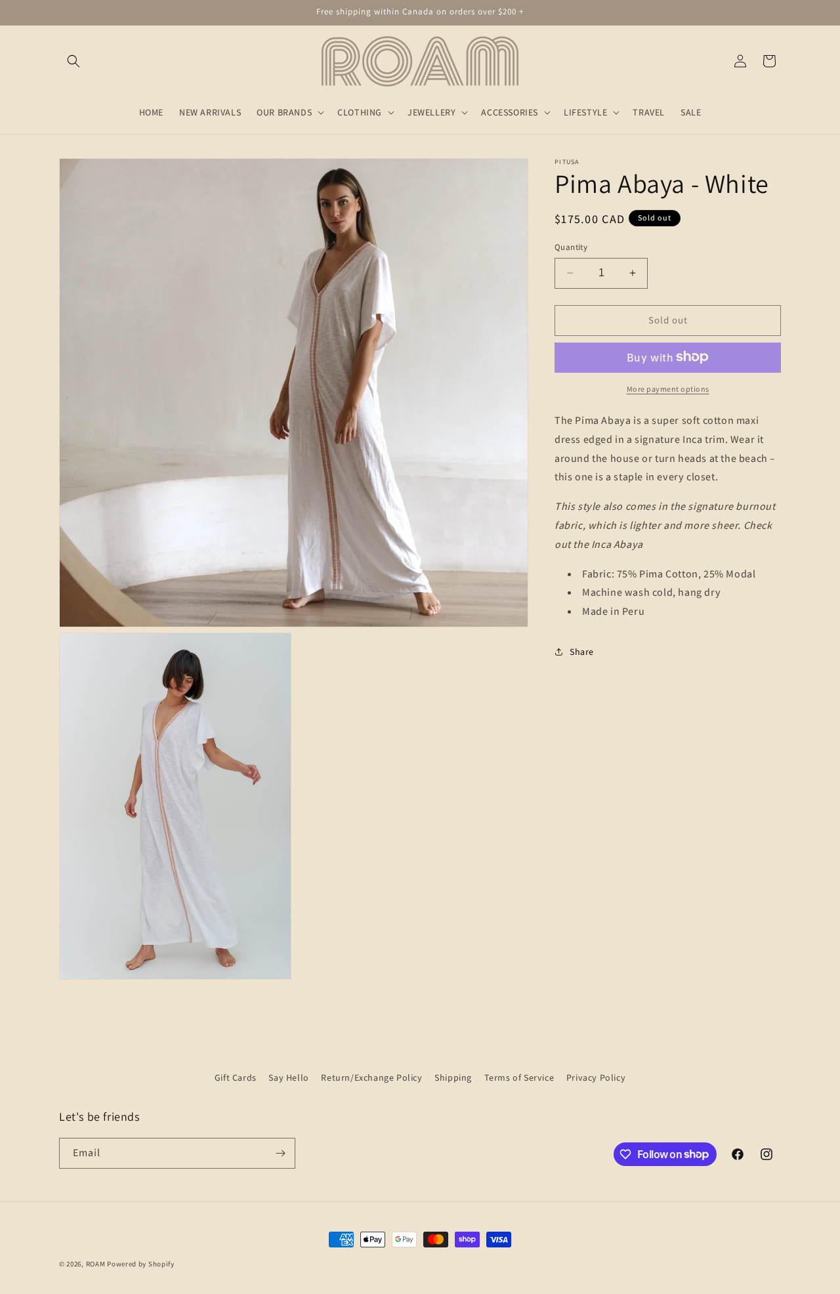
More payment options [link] (668, 388)
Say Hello (288, 1077)
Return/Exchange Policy (371, 1077)
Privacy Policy (595, 1077)
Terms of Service (519, 1077)
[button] (73, 61)
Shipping (453, 1077)
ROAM (96, 1263)
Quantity (571, 247)
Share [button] (582, 651)
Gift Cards (236, 1077)
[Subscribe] (280, 1153)
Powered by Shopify (141, 1263)
